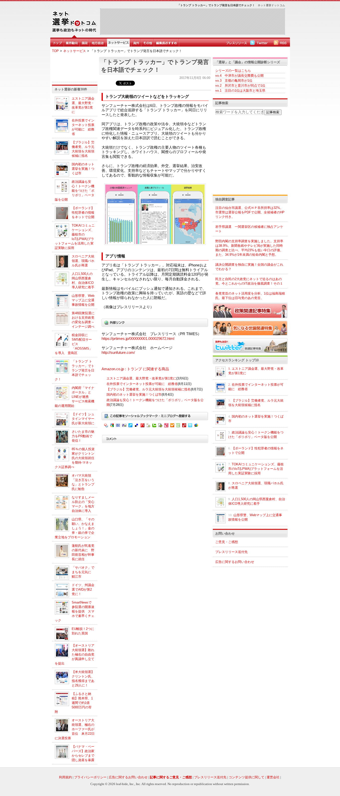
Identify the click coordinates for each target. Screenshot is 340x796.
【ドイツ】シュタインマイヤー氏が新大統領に (83, 418)
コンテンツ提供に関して (246, 777)
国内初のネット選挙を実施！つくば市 (83, 168)
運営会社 (273, 777)
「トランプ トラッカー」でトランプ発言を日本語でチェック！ (74, 370)
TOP (55, 51)
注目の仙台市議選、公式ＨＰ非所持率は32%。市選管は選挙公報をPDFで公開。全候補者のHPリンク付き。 (249, 212)
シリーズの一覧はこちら (233, 70)
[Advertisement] (192, 21)
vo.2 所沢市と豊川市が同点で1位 (240, 85)
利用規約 (65, 777)
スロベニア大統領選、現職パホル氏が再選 (83, 260)
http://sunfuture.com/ (118, 353)
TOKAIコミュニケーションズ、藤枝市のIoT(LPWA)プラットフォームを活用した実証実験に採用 (256, 468)
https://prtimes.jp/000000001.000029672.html (138, 339)
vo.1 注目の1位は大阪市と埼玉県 (240, 90)
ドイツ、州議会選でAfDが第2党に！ (83, 589)
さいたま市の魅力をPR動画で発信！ (83, 436)
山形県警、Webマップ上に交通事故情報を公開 (83, 300)
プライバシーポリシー (90, 777)
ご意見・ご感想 (226, 542)
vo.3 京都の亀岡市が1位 (233, 80)
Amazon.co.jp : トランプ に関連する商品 (135, 369)
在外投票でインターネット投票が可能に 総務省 (142, 384)
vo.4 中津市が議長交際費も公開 (239, 75)
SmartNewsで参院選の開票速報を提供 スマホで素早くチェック (74, 611)
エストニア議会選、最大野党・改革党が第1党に (141, 378)
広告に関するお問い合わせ (234, 562)
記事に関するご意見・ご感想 (171, 777)
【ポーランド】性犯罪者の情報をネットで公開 (83, 212)
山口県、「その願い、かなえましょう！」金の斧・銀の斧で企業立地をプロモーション (74, 528)
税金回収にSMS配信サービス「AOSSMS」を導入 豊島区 (73, 344)
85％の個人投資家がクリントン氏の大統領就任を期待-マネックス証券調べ (75, 458)
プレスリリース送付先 (231, 552)
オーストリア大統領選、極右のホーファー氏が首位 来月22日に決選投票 (75, 729)
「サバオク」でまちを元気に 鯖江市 (83, 572)
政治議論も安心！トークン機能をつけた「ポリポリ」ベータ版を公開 (74, 190)
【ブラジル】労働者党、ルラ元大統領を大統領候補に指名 (149, 389)
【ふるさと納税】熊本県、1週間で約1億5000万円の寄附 (74, 703)
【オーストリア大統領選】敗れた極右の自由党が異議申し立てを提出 (74, 654)
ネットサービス (74, 51)
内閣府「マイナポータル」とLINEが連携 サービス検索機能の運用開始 (74, 397)
